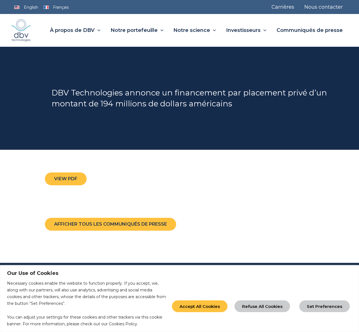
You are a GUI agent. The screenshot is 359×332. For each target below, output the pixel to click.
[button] (97, 30)
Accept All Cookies (200, 306)
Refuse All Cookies (262, 306)
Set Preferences (324, 306)
